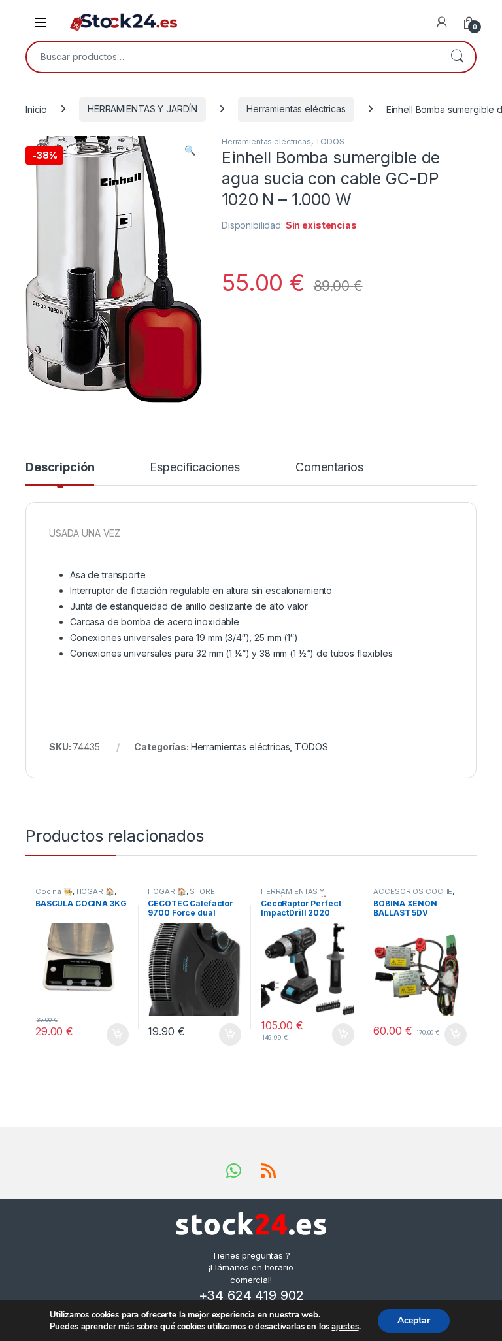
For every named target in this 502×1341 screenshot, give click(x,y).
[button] (189, 150)
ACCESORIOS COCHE (412, 891)
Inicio (36, 108)
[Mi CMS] (442, 22)
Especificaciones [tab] (195, 467)
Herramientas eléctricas (296, 108)
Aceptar (413, 1320)
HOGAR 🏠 (95, 891)
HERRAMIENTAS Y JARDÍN (142, 108)
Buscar (457, 57)
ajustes (344, 1327)
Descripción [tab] (59, 467)
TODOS (329, 141)
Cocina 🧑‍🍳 (54, 891)
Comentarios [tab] (329, 467)
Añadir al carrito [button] (114, 1034)
